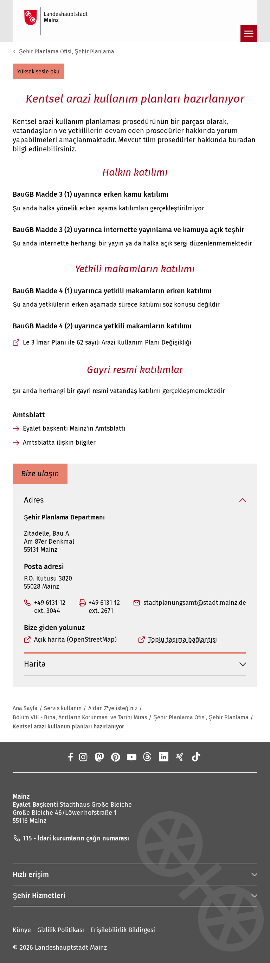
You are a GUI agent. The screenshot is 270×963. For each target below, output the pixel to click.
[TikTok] (196, 756)
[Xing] (180, 756)
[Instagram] (83, 756)
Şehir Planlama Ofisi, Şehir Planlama (66, 51)
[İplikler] (148, 756)
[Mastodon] (99, 756)
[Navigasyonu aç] (248, 33)
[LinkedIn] (164, 756)
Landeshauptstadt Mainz (71, 947)
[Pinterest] (115, 756)
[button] (38, 71)
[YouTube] (131, 756)
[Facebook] (70, 756)
